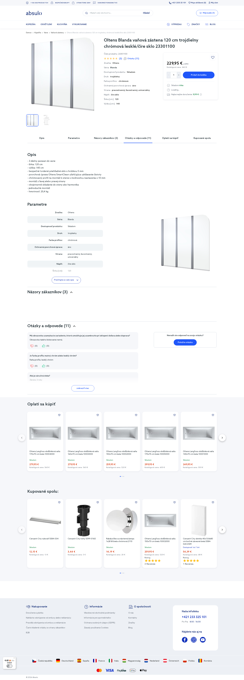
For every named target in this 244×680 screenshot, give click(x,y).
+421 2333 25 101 (179, 3)
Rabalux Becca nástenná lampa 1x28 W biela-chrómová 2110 (120, 540)
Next (222, 437)
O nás (131, 613)
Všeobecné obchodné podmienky (99, 613)
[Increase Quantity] (179, 75)
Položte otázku (185, 342)
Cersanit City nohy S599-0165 (82, 539)
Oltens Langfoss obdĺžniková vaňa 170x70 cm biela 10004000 (44, 452)
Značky (131, 623)
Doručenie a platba (34, 613)
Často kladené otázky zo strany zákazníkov (45, 628)
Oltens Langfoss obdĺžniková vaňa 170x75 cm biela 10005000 (160, 452)
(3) (120, 58)
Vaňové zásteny (57, 33)
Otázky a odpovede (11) (138, 138)
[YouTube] (203, 640)
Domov (29, 33)
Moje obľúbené (197, 3)
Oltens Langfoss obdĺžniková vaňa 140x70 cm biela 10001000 (198, 452)
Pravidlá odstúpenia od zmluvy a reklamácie (46, 623)
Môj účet (214, 3)
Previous (21, 437)
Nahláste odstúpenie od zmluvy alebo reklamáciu (48, 618)
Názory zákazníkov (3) (106, 138)
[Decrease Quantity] (168, 75)
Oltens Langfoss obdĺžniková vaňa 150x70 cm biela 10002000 (121, 452)
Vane (46, 33)
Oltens (71, 212)
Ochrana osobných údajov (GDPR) (99, 623)
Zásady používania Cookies (96, 628)
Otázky (133, 58)
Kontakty (132, 618)
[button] (201, 94)
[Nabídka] (14, 658)
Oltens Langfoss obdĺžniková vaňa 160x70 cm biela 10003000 (83, 452)
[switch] (9, 666)
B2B (28, 633)
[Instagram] (194, 640)
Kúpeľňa (37, 33)
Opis (41, 138)
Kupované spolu (202, 138)
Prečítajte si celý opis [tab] (64, 280)
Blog (130, 628)
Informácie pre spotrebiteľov (97, 618)
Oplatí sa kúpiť (170, 138)
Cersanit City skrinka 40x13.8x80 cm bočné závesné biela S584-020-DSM (198, 541)
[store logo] (34, 13)
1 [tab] (120, 476)
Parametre (74, 138)
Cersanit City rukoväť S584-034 (43, 539)
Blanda (113, 68)
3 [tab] (123, 476)
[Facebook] (185, 640)
